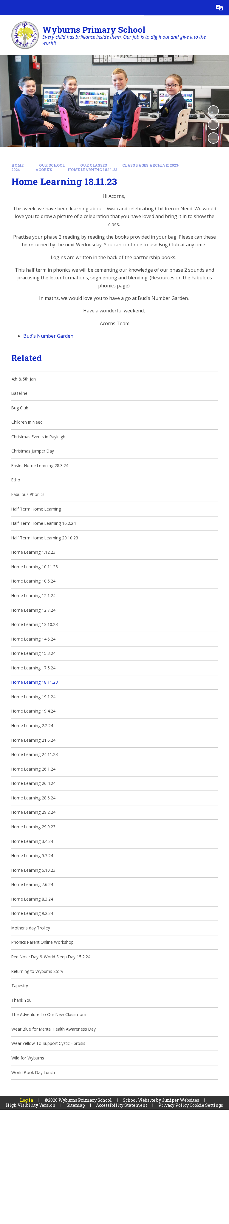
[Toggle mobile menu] (7, 7)
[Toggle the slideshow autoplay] (213, 110)
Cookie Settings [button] (206, 1105)
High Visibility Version (30, 1105)
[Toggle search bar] (204, 7)
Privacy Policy (173, 1105)
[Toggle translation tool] (219, 7)
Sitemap (75, 1105)
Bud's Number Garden (48, 336)
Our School (52, 165)
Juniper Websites (180, 1100)
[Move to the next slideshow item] (213, 137)
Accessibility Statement (121, 1105)
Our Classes (93, 165)
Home (17, 165)
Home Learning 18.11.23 (92, 170)
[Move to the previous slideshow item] (213, 124)
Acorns (43, 170)
